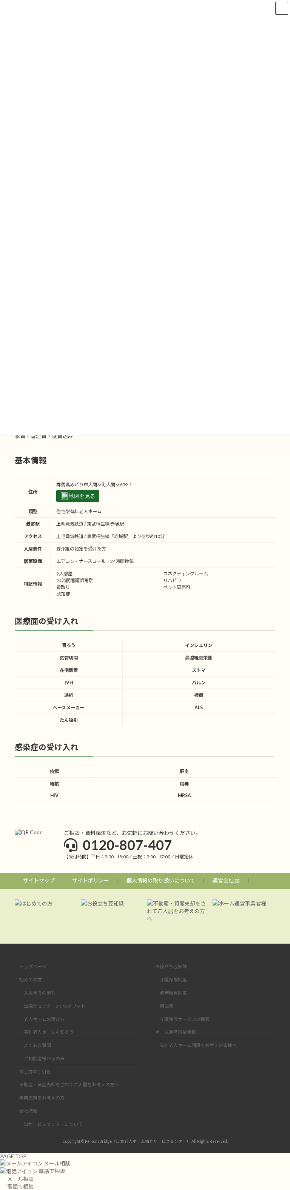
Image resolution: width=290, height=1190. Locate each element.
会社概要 (28, 1111)
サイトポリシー (90, 880)
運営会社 (224, 880)
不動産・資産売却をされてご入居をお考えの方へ (69, 1084)
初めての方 (30, 979)
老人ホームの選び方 (44, 1019)
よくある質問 (37, 1045)
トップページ (32, 966)
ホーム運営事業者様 (175, 1032)
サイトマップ (39, 880)
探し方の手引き (35, 1072)
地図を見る (81, 496)
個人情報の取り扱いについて (160, 880)
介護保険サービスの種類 (185, 1019)
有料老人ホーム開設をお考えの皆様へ (198, 1045)
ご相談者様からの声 (44, 1058)
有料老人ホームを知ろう (49, 1032)
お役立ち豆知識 (171, 966)
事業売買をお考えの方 (42, 1098)
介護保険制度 (173, 979)
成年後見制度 (173, 993)
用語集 (166, 1006)
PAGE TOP (13, 1156)
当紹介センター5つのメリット (54, 1006)
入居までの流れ (40, 993)
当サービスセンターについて (53, 1124)
